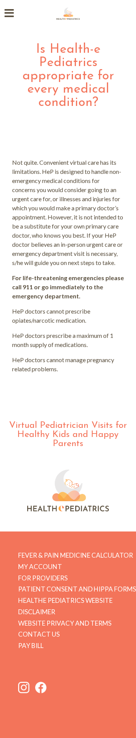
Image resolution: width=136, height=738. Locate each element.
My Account (40, 567)
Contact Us (39, 634)
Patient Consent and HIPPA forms (77, 589)
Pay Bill (30, 646)
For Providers (43, 578)
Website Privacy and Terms (64, 623)
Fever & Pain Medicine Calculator (75, 555)
